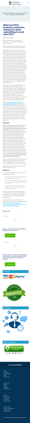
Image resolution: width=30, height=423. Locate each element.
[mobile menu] (28, 3)
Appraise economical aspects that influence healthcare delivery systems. (14, 229)
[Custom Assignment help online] (15, 3)
